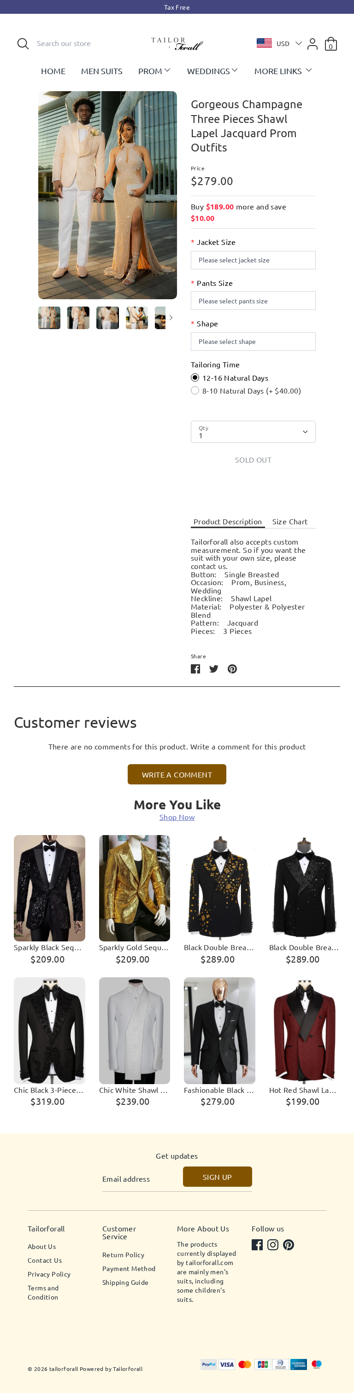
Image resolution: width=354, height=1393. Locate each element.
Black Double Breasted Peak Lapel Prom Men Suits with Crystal (305, 947)
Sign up (217, 1176)
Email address (126, 1179)
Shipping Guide (125, 1282)
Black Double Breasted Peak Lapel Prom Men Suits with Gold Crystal (219, 947)
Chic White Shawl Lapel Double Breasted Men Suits (135, 1090)
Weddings (208, 70)
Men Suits (102, 70)
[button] (277, 43)
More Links (279, 70)
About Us (42, 1246)
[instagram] (273, 1245)
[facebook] (258, 1245)
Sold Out (253, 459)
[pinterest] (289, 1245)
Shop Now (177, 816)
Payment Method (129, 1268)
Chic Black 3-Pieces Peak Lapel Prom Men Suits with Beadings (49, 1090)
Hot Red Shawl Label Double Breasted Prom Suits (305, 1090)
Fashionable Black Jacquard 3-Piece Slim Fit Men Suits (219, 1090)
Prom (150, 70)
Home (53, 70)
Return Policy (123, 1254)
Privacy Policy (49, 1274)
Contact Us (45, 1260)
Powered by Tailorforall (111, 1368)
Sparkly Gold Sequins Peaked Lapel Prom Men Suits (135, 947)
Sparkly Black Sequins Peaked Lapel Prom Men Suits (49, 947)
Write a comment (177, 774)
